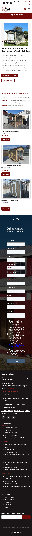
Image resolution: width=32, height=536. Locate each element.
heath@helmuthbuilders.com (19, 454)
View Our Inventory (8, 80)
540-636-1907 (12, 481)
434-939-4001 (12, 467)
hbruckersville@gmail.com (19, 470)
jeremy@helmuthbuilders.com (20, 438)
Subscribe (26, 517)
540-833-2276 (12, 433)
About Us (8, 502)
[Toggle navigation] (29, 9)
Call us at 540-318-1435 (9, 391)
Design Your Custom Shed (10, 75)
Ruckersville (4, 459)
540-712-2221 (12, 449)
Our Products (9, 497)
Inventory (4, 100)
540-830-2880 (12, 435)
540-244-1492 (12, 484)
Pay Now (8, 504)
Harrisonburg (4, 425)
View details (6, 139)
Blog (6, 507)
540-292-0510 (12, 452)
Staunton (4, 441)
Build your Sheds (11, 499)
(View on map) (11, 388)
